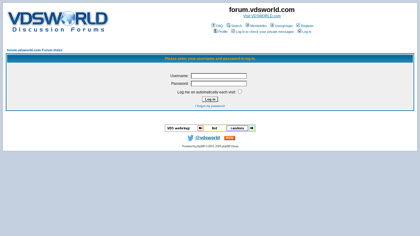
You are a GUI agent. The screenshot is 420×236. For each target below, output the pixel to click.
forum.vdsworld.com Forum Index (34, 50)
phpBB (200, 146)
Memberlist (258, 26)
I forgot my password (210, 106)
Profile (223, 31)
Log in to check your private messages (265, 31)
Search (236, 26)
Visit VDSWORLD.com (262, 16)
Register (307, 26)
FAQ (219, 26)
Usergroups (284, 26)
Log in (306, 31)
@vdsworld (207, 137)
